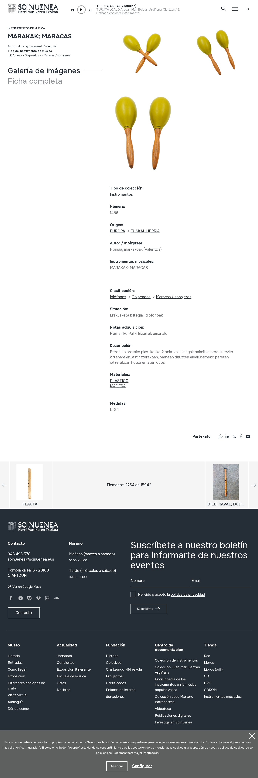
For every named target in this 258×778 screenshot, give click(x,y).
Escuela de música (71, 676)
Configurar (142, 766)
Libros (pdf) (213, 669)
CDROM (210, 690)
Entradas (15, 663)
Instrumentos (121, 194)
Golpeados (32, 55)
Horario (14, 656)
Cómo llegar (17, 669)
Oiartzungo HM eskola (124, 669)
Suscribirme (145, 609)
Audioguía (15, 702)
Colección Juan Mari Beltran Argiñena (177, 670)
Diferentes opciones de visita (26, 685)
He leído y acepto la (171, 594)
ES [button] (247, 9)
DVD (207, 683)
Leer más (120, 753)
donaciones (115, 697)
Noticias (63, 690)
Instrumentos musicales (223, 697)
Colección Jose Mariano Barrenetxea (174, 699)
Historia (112, 656)
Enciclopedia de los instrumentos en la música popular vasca (175, 684)
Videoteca (163, 709)
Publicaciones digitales (173, 715)
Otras (61, 683)
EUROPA (117, 231)
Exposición (16, 676)
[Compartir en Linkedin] (227, 436)
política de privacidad (188, 594)
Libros (209, 663)
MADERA (118, 386)
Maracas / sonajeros (57, 55)
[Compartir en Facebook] (241, 436)
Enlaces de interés (120, 690)
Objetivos (113, 663)
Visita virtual (17, 695)
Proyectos (114, 676)
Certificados (116, 683)
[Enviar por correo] (247, 436)
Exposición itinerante (74, 669)
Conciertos (65, 663)
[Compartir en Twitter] (234, 436)
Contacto (23, 612)
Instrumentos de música (26, 28)
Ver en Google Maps (26, 587)
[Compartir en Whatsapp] (220, 436)
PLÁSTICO (119, 380)
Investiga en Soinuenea (173, 722)
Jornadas (64, 656)
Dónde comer (18, 709)
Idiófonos (14, 55)
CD (206, 676)
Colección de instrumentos (176, 660)
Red (207, 656)
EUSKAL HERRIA (145, 231)
